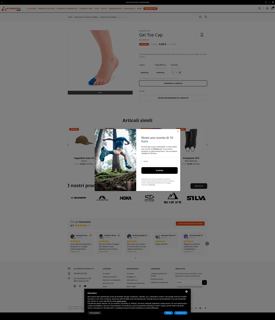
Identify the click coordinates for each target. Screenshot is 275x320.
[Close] (178, 131)
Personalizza (94, 313)
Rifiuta (168, 313)
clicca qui (152, 185)
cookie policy (121, 301)
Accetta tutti (180, 313)
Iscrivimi (159, 170)
